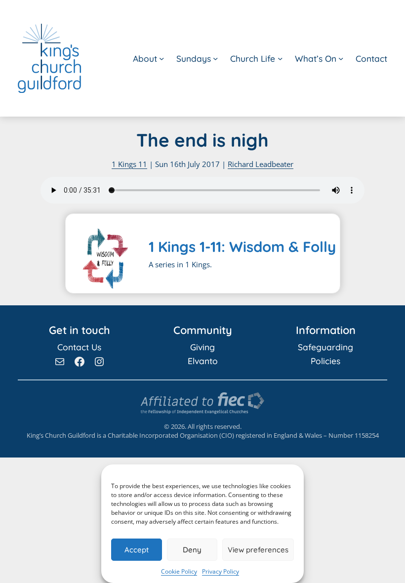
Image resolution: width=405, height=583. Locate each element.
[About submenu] (161, 58)
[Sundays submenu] (215, 58)
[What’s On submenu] (340, 58)
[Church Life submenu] (280, 58)
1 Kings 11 (129, 164)
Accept (136, 549)
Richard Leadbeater (260, 164)
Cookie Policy (179, 571)
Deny (192, 549)
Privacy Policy (220, 571)
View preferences (258, 549)
